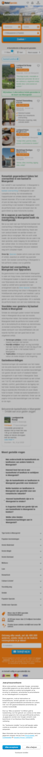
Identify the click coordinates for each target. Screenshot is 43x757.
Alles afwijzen (31, 747)
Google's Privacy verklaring (23, 737)
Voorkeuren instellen (21, 753)
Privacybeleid (29, 735)
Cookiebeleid (7, 737)
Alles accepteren (11, 747)
